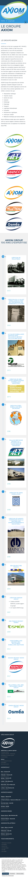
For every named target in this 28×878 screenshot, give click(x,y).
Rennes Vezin (3, 784)
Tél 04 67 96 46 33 (4, 817)
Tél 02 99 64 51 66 (4, 786)
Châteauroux (3, 830)
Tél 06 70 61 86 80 (4, 804)
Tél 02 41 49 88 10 (4, 829)
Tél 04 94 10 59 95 (4, 808)
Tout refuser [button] (12, 873)
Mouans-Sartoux (4, 815)
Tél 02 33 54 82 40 (4, 798)
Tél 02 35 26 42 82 (4, 789)
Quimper (3, 778)
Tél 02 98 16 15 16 (4, 776)
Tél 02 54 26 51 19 (4, 832)
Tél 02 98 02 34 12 (4, 773)
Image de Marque (15, 857)
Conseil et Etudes (4, 757)
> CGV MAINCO (4, 844)
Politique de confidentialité (8, 875)
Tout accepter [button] (5, 873)
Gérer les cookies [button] (20, 873)
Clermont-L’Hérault (5, 818)
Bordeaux (3, 834)
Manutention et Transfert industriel (7, 755)
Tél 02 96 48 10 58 (4, 783)
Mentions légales (23, 857)
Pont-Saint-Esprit (4, 803)
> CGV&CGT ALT (4, 846)
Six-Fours (3, 806)
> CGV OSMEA (3, 851)
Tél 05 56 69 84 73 (4, 835)
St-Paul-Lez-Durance (5, 799)
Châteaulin (3, 774)
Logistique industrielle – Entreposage (8, 753)
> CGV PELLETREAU (4, 848)
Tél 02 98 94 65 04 (4, 779)
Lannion (2, 781)
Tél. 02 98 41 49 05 (5, 764)
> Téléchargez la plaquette (6, 842)
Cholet (2, 827)
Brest (2, 771)
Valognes (3, 796)
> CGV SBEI (3, 849)
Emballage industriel (5, 752)
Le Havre (3, 787)
